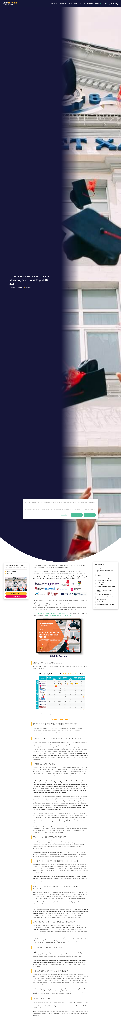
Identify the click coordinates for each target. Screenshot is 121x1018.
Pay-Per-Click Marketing (103, 578)
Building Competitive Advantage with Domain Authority (106, 587)
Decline (90, 515)
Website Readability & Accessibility (105, 604)
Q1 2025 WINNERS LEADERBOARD (105, 568)
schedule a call (67, 615)
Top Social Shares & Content (103, 601)
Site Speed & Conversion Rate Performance (104, 583)
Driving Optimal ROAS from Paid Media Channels (106, 574)
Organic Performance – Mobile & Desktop (104, 591)
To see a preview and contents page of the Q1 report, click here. (50, 613)
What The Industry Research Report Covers (105, 571)
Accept (77, 515)
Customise (64, 515)
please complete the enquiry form (53, 615)
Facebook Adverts (101, 599)
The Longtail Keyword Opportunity (105, 596)
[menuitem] (73, 3)
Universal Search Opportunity (104, 594)
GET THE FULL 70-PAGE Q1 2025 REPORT (106, 606)
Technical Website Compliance (104, 580)
